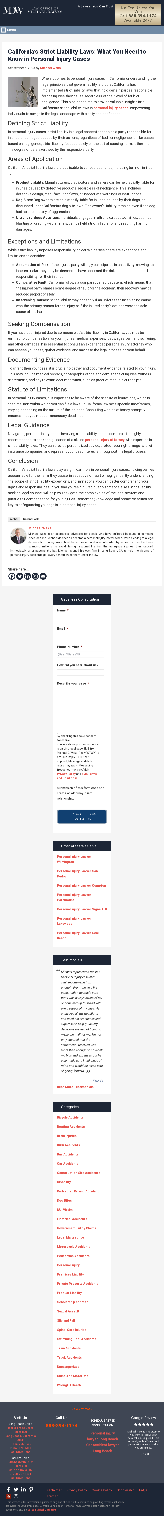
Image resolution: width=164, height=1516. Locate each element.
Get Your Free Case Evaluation (82, 816)
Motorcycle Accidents (73, 1247)
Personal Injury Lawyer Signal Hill (82, 909)
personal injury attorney (105, 440)
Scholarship (125, 1490)
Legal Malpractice (70, 1237)
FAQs (143, 1490)
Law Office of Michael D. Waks (32, 10)
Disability (64, 1182)
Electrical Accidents (72, 1219)
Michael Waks (39, 528)
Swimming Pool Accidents (76, 1339)
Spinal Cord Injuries (71, 1330)
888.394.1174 (143, 16)
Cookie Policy (102, 1490)
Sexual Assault (68, 1311)
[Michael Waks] (18, 542)
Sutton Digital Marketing (41, 1509)
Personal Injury (68, 1265)
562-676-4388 (22, 1448)
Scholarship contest (72, 1302)
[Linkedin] (27, 576)
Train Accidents (69, 1348)
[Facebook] (11, 576)
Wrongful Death (69, 1385)
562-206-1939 (22, 1444)
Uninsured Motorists (72, 1376)
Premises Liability (70, 1274)
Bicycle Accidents (70, 1117)
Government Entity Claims (76, 1228)
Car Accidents (67, 1164)
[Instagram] (35, 576)
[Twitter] (19, 576)
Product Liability (69, 1293)
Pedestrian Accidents (73, 1256)
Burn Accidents (68, 1145)
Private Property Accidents (77, 1284)
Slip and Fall (66, 1320)
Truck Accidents (69, 1357)
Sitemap (52, 1496)
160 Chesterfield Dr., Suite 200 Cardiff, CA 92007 (20, 1466)
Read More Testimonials (75, 1087)
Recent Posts (31, 519)
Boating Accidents (71, 1127)
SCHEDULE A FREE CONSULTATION (102, 1423)
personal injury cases (111, 108)
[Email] (43, 576)
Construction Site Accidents (78, 1173)
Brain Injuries (67, 1136)
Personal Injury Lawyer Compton (81, 885)
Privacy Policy (66, 773)
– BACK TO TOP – (82, 1409)
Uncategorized (68, 1367)
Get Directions (20, 1452)
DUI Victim (65, 1210)
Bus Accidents (68, 1154)
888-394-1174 (61, 1425)
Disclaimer (54, 1490)
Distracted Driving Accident (78, 1191)
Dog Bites (64, 1200)
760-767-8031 (22, 1474)
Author (14, 519)
